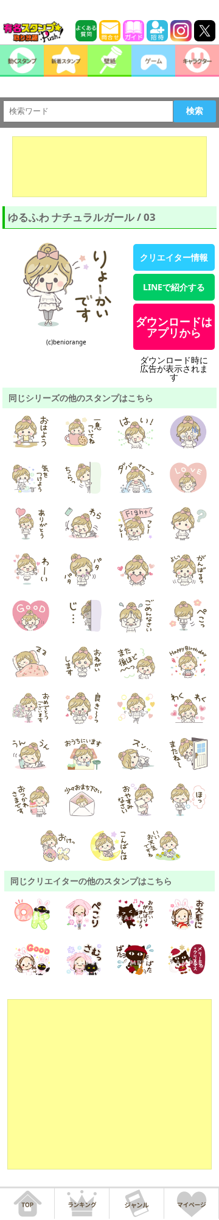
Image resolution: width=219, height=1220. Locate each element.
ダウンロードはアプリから (174, 327)
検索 (194, 111)
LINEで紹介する (174, 287)
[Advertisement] (109, 166)
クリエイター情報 (174, 257)
